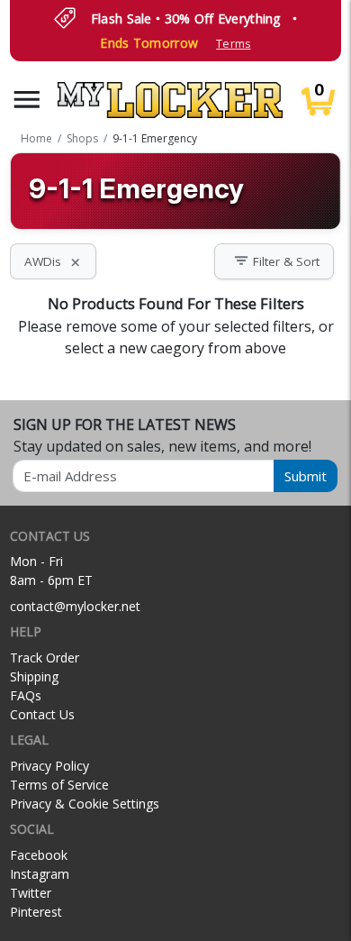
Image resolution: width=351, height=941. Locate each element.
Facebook (39, 854)
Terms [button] (233, 43)
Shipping (34, 676)
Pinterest (36, 911)
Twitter (30, 892)
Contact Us (42, 714)
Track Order (44, 657)
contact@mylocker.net (75, 606)
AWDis (53, 261)
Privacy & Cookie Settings (84, 803)
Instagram (39, 873)
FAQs (25, 695)
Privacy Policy (49, 765)
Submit (305, 476)
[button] (27, 100)
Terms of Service (59, 784)
